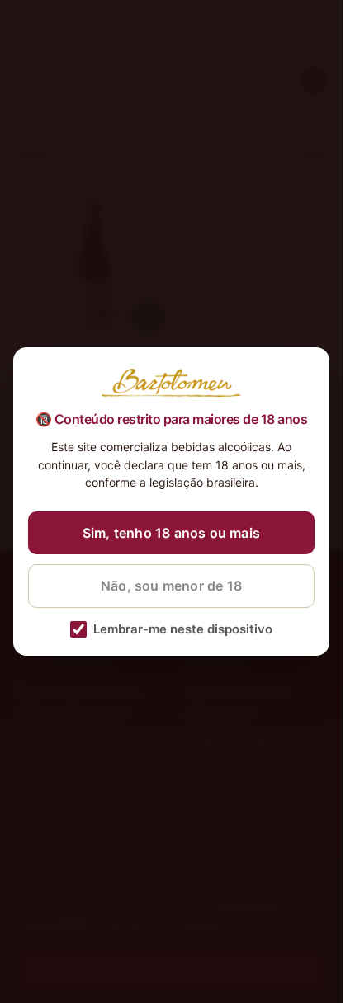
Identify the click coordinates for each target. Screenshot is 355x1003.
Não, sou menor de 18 (171, 585)
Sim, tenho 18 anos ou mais (171, 533)
